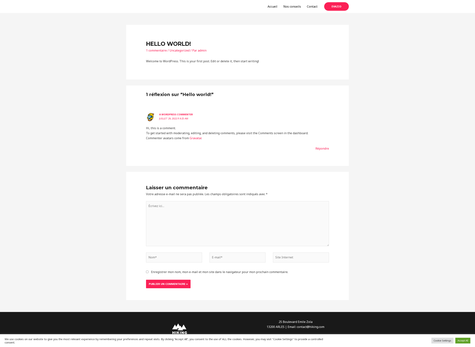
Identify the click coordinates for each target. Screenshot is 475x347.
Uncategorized (179, 50)
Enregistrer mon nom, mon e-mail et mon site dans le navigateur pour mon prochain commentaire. (219, 272)
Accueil (272, 6)
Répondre (322, 148)
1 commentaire (156, 50)
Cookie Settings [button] (442, 340)
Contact (312, 6)
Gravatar (195, 138)
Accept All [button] (463, 340)
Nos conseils (292, 6)
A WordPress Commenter (176, 114)
